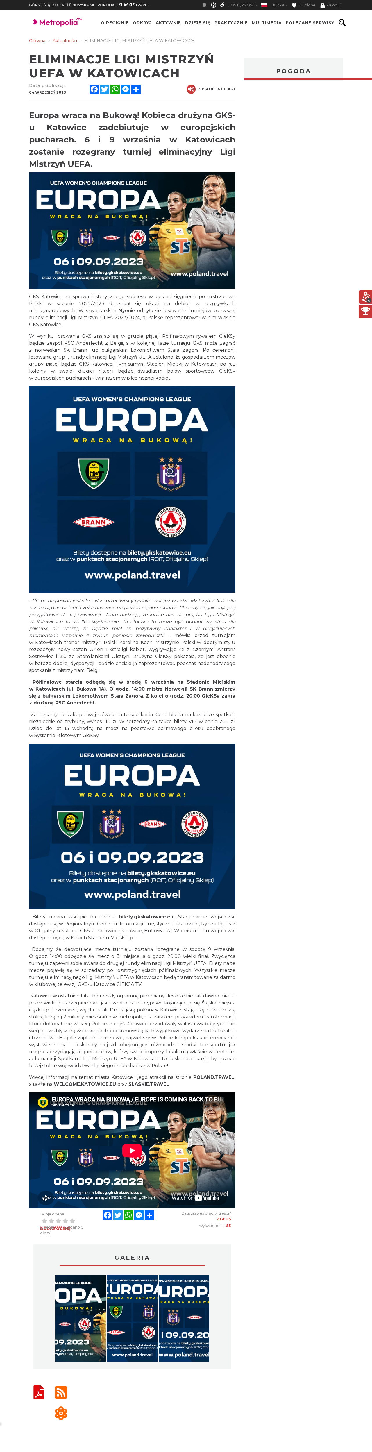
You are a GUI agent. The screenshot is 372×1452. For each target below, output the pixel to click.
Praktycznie (231, 22)
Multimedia (267, 22)
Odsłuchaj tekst (216, 89)
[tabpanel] (80, 1320)
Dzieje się (197, 22)
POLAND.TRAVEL (213, 1077)
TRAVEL (134, 5)
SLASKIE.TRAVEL (148, 1084)
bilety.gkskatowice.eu (146, 917)
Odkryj (142, 22)
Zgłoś (224, 1219)
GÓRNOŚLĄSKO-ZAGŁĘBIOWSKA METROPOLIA (72, 5)
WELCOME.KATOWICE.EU (85, 1084)
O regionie (115, 22)
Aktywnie (168, 22)
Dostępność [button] (241, 5)
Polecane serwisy (310, 22)
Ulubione (307, 5)
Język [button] (278, 5)
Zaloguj (333, 5)
